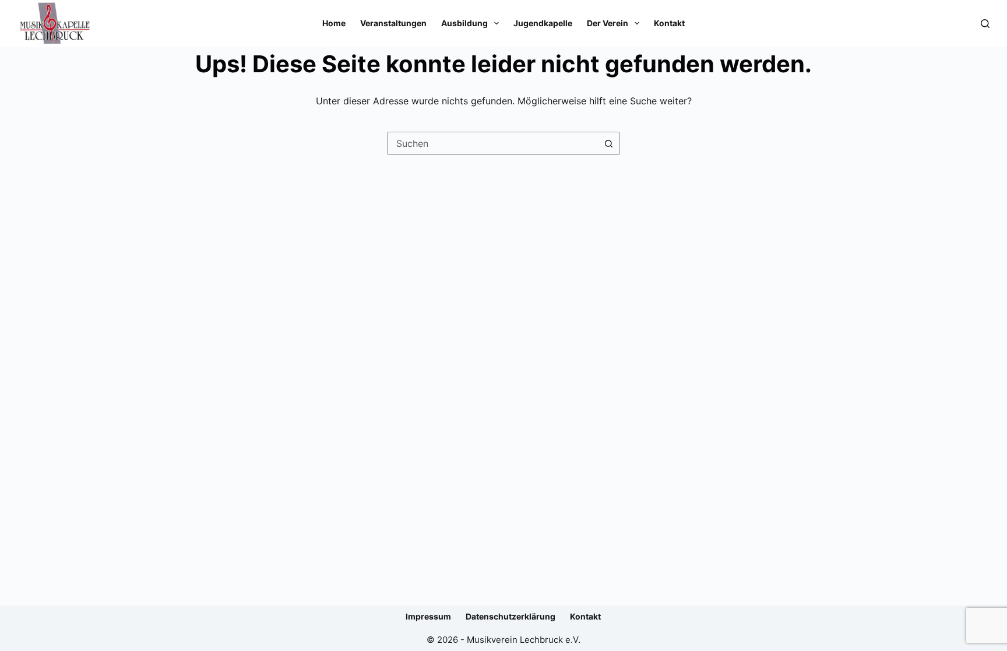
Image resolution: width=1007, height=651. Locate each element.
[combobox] (492, 143)
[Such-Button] (608, 143)
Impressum (428, 616)
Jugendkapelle (542, 23)
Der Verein (607, 23)
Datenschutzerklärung (510, 616)
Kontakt (669, 23)
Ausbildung (464, 23)
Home (334, 23)
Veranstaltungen (393, 23)
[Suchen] (985, 23)
